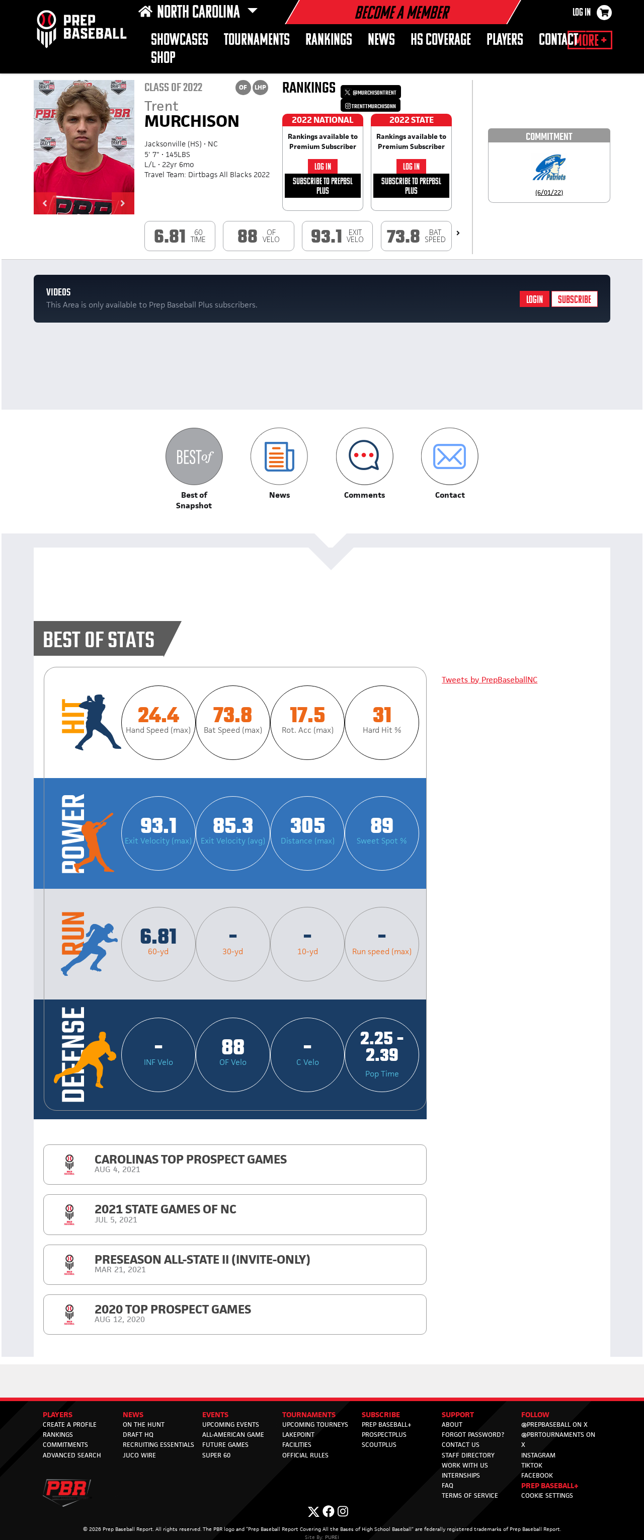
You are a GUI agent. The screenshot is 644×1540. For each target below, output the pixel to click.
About (452, 1424)
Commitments (65, 1444)
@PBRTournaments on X (558, 1439)
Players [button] (505, 40)
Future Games (225, 1444)
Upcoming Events (230, 1424)
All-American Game (233, 1434)
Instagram (538, 1455)
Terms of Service (470, 1495)
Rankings (58, 1434)
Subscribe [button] (381, 1414)
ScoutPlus (379, 1444)
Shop (163, 58)
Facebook (537, 1475)
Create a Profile (70, 1424)
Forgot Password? (473, 1434)
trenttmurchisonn (373, 106)
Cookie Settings (547, 1495)
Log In (582, 13)
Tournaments (257, 40)
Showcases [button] (179, 40)
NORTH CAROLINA (200, 13)
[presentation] (458, 233)
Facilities (296, 1444)
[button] (45, 203)
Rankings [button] (328, 40)
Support (458, 1414)
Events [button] (215, 1414)
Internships (461, 1475)
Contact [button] (558, 40)
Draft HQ (138, 1434)
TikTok (531, 1465)
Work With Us (465, 1465)
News (381, 40)
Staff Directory (468, 1455)
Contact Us (460, 1444)
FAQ (447, 1485)
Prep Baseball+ (387, 1424)
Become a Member (401, 14)
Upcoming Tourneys (315, 1424)
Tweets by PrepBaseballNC (489, 679)
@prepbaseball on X (554, 1424)
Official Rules (305, 1455)
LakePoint (298, 1434)
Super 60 (216, 1455)
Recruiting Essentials (158, 1444)
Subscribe (574, 300)
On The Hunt (144, 1424)
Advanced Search (72, 1455)
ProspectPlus (384, 1434)
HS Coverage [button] (441, 40)
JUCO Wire (139, 1455)
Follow (535, 1414)
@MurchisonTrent (374, 93)
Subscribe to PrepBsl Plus (323, 186)
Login (534, 300)
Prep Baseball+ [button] (550, 1485)
